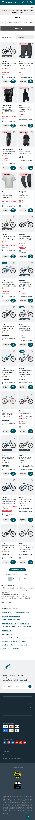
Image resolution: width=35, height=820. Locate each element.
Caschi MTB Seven (8, 626)
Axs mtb (13, 645)
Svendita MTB (24, 623)
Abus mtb (5, 645)
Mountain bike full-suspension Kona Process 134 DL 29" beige (25, 328)
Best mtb (4, 641)
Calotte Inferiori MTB (9, 623)
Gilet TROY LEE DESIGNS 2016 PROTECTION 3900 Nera (7, 109)
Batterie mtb (24, 645)
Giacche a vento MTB (21, 612)
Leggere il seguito (6, 602)
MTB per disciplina (24, 626)
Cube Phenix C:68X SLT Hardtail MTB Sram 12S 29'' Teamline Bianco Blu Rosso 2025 (8, 415)
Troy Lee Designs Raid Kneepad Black (8, 152)
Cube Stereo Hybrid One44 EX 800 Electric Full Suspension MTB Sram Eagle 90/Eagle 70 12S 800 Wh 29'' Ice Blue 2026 (26, 547)
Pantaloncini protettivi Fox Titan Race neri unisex (26, 65)
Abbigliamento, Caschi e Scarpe (17, 22)
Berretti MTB (6, 612)
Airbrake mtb (15, 648)
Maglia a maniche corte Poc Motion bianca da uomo (7, 195)
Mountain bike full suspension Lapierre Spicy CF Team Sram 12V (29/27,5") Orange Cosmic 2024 (26, 415)
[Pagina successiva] (29, 579)
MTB (3, 22)
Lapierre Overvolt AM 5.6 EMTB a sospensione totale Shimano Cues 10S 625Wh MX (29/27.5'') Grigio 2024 (8, 238)
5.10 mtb (4, 648)
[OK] (30, 686)
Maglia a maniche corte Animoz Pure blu (26, 152)
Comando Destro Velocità (11, 616)
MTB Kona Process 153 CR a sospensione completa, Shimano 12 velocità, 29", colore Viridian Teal (9, 284)
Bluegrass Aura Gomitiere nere (24, 194)
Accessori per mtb (8, 638)
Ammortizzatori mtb (23, 638)
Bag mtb (24, 641)
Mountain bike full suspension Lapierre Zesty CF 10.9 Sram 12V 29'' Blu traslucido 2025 (26, 284)
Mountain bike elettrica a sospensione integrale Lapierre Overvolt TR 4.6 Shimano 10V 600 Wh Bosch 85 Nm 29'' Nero (9, 65)
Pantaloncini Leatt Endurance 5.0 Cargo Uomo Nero (25, 109)
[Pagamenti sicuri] (11, 728)
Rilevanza (21, 37)
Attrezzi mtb (15, 641)
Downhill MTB (6, 630)
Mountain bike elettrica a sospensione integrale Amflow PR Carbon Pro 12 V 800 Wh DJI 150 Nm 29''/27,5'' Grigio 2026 (26, 372)
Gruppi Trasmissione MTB (11, 619)
